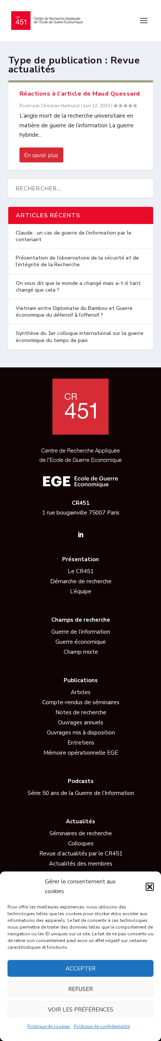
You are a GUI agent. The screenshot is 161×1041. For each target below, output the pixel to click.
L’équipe (80, 591)
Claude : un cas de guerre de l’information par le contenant (73, 236)
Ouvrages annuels (80, 722)
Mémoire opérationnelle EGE (80, 752)
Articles (81, 692)
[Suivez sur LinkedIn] (80, 535)
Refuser (80, 989)
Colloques (81, 843)
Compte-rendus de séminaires (80, 702)
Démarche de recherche (81, 581)
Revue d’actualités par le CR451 (80, 853)
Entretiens (80, 742)
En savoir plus (41, 155)
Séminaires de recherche (80, 833)
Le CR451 (81, 571)
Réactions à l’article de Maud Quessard (79, 94)
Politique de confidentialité (102, 1026)
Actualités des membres (80, 863)
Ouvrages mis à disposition (81, 732)
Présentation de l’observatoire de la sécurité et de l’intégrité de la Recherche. (77, 261)
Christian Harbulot (60, 106)
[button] (150, 887)
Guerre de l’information (80, 632)
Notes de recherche (80, 712)
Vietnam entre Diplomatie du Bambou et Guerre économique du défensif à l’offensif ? (74, 311)
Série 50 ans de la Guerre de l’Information (81, 793)
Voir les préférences (80, 1009)
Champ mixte (81, 652)
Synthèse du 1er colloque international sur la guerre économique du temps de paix (79, 337)
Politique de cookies (48, 1026)
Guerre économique (80, 642)
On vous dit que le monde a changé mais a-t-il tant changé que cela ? (78, 286)
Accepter (80, 968)
